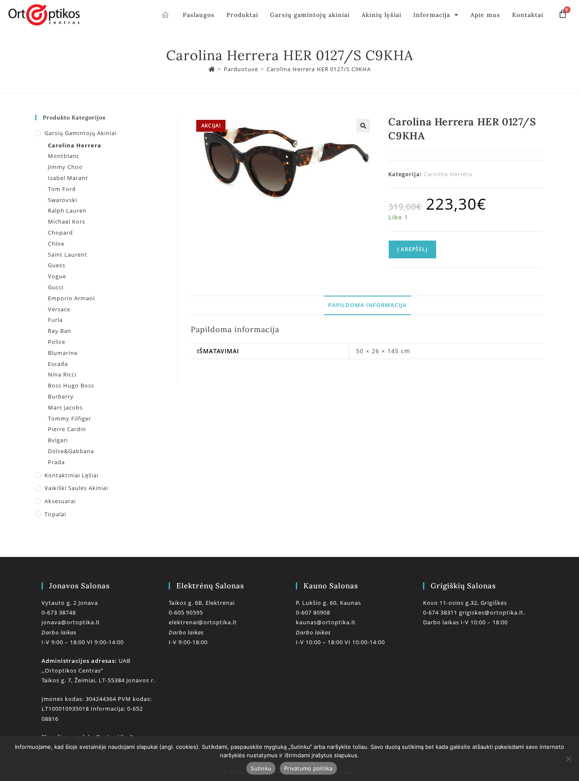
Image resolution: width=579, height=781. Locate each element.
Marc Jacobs (65, 407)
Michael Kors (66, 221)
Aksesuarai (60, 501)
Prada (56, 462)
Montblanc (63, 156)
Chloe (56, 243)
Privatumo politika (308, 768)
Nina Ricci (62, 374)
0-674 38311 (441, 612)
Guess (56, 265)
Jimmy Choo (65, 167)
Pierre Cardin (67, 429)
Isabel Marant (68, 178)
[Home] (212, 69)
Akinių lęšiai (381, 15)
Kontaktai (527, 15)
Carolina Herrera (448, 174)
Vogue (57, 276)
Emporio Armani (71, 298)
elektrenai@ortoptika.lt (203, 622)
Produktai (242, 15)
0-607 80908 (313, 612)
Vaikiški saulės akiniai (76, 488)
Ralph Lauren (67, 210)
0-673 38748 (59, 612)
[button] (363, 126)
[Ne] (568, 758)
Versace (59, 309)
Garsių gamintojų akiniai (310, 15)
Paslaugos (198, 15)
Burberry (61, 396)
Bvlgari (58, 440)
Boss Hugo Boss (71, 385)
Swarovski (62, 200)
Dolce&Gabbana (71, 451)
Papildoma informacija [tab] (367, 305)
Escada (58, 364)
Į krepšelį (412, 249)
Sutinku (261, 768)
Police (56, 342)
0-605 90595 (186, 612)
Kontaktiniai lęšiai (71, 475)
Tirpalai (55, 514)
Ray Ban (59, 331)
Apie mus (485, 15)
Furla (55, 320)
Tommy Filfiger (69, 418)
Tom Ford (62, 189)
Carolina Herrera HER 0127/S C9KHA (319, 69)
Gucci (56, 287)
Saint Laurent (67, 254)
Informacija (431, 15)
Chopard (60, 232)
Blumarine (63, 353)
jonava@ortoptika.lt (71, 622)
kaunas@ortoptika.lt (326, 622)
